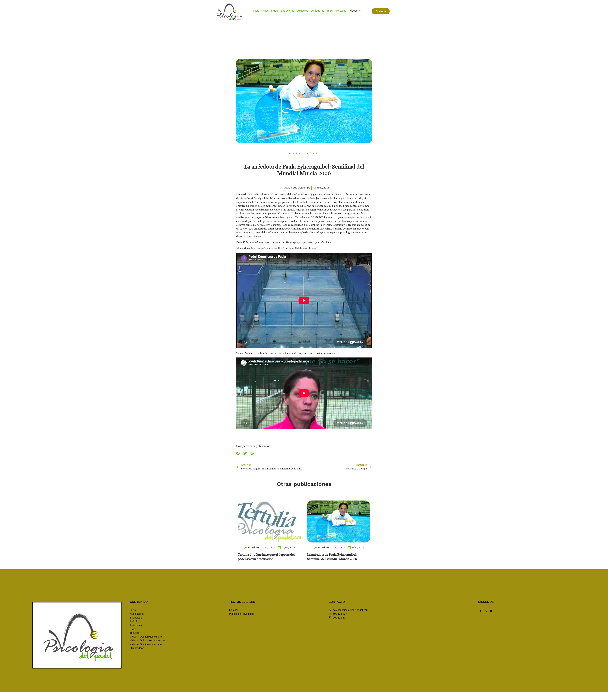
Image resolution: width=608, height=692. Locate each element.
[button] (355, 10)
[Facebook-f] (480, 610)
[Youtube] (490, 610)
